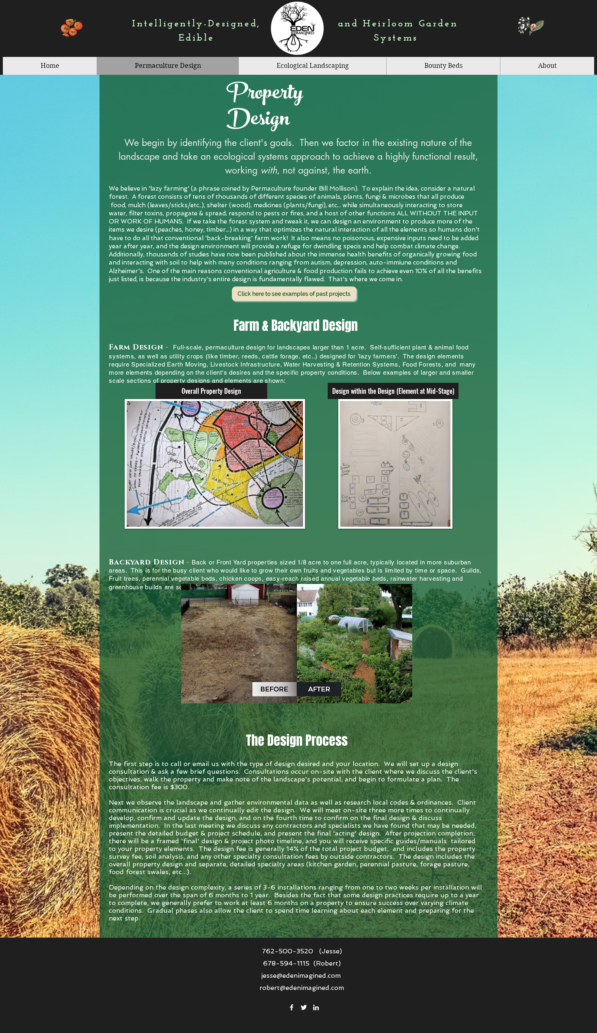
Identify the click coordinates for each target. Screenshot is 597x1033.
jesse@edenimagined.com (301, 975)
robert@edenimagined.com (302, 988)
